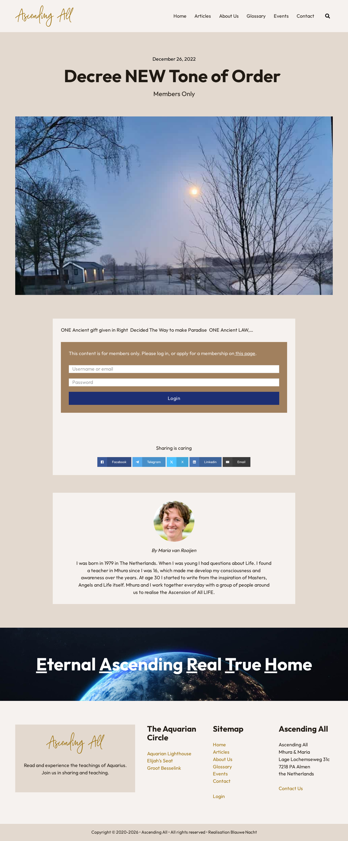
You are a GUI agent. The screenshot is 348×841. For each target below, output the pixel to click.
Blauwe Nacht (244, 832)
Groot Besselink (164, 768)
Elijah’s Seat (160, 760)
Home (180, 16)
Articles (202, 16)
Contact (305, 16)
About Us (229, 16)
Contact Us (291, 788)
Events (281, 16)
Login (219, 796)
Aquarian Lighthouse (169, 753)
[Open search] (327, 16)
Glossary (256, 16)
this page (245, 353)
